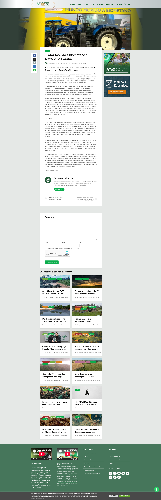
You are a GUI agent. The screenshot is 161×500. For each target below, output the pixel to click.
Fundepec (112, 463)
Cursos (86, 4)
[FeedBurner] (119, 477)
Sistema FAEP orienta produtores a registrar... (84, 320)
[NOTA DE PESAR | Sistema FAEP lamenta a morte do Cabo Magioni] (87, 392)
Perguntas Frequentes (90, 453)
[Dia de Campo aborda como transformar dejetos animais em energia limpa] (55, 309)
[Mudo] (47, 459)
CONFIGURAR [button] (113, 495)
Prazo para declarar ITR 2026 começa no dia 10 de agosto (87, 347)
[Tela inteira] (50, 459)
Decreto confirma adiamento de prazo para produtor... (87, 430)
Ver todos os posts (59, 189)
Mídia (79, 4)
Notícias (72, 4)
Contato (119, 4)
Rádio (87, 361)
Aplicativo (86, 463)
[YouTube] (123, 473)
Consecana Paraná (115, 456)
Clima (92, 4)
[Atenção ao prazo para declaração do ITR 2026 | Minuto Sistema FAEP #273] (87, 364)
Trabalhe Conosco (89, 470)
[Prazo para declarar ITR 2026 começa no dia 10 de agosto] (87, 337)
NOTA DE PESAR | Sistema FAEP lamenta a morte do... (86, 403)
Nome (46, 242)
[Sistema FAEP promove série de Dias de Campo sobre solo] (55, 420)
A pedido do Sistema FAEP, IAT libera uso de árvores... (53, 292)
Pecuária (45, 306)
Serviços (48, 50)
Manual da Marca (88, 460)
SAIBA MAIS (41, 498)
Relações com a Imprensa (53, 63)
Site (80, 242)
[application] (41, 454)
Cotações (100, 4)
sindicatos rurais (41, 479)
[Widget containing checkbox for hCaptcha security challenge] (57, 253)
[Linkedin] (119, 473)
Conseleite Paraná (115, 460)
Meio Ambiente (52, 278)
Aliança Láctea (114, 453)
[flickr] (110, 477)
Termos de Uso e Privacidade (92, 473)
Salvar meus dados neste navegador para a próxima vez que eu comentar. (64, 248)
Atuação (45, 278)
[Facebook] (115, 473)
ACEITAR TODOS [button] (124, 495)
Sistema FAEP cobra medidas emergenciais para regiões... (54, 375)
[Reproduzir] (33, 459)
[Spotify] (115, 477)
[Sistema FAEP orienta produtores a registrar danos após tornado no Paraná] (87, 309)
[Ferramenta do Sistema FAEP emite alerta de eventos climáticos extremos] (87, 281)
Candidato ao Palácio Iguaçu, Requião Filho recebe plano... (54, 347)
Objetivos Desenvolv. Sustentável (93, 467)
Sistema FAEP (109, 4)
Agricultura (78, 306)
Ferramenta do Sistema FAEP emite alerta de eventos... (87, 292)
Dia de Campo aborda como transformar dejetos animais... (54, 320)
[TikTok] (127, 473)
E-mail (64, 242)
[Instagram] (110, 473)
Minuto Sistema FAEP (80, 361)
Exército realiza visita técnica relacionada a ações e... (54, 403)
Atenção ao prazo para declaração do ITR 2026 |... (86, 375)
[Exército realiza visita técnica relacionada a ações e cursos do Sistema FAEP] (55, 392)
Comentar (75, 63)
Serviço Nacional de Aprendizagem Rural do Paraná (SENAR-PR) (41, 477)
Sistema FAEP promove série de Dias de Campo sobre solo (54, 430)
